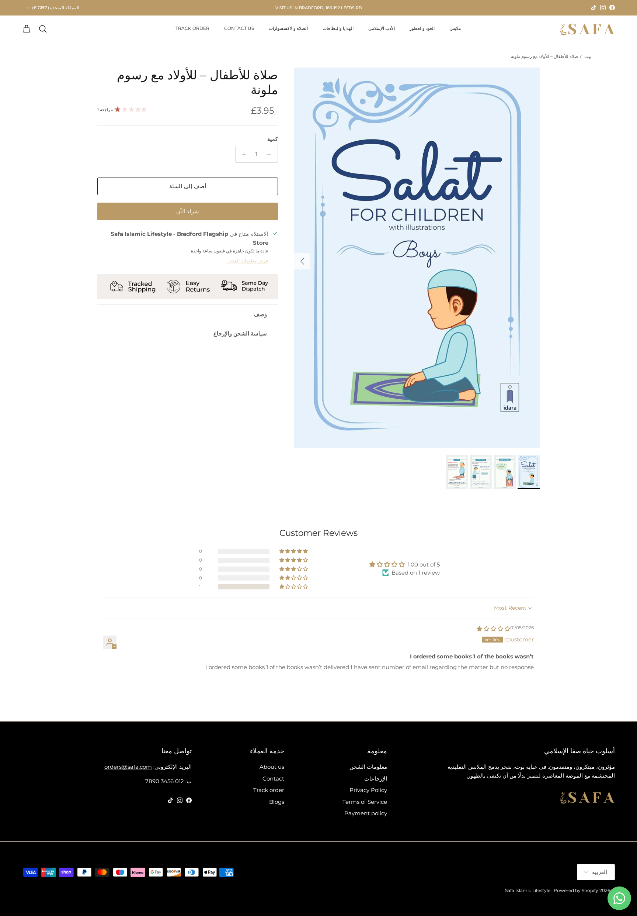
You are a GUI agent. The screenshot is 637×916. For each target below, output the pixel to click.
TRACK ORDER (192, 28)
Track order (268, 789)
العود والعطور (422, 28)
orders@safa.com (128, 766)
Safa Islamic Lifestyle (527, 890)
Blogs (276, 801)
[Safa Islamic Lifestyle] (587, 29)
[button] (294, 586)
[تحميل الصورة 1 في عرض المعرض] (417, 258)
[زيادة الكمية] (242, 154)
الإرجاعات (375, 778)
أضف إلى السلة (187, 186)
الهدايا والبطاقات (338, 28)
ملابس (455, 28)
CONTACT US (239, 28)
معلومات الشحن (368, 766)
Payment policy (365, 813)
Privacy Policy (368, 789)
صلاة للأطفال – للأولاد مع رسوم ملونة (544, 56)
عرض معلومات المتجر (247, 261)
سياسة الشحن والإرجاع (240, 333)
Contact (273, 778)
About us (272, 766)
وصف (260, 314)
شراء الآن (187, 211)
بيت (587, 56)
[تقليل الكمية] (271, 154)
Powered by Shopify (576, 890)
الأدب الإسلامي (381, 28)
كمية (272, 138)
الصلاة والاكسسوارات (288, 28)
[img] (493, 628)
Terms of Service (364, 801)
